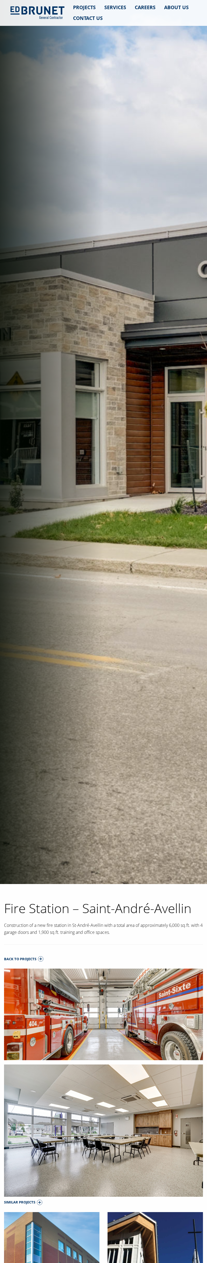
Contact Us (88, 18)
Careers (145, 7)
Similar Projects (19, 1202)
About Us (176, 7)
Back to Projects (20, 958)
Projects (84, 7)
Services (115, 7)
